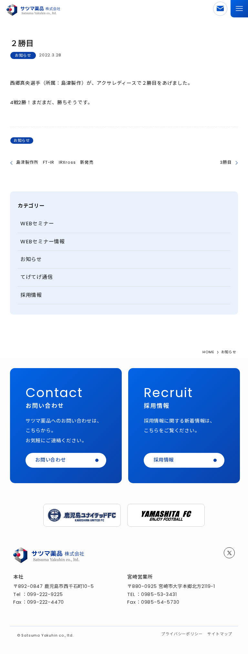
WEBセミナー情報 (42, 241)
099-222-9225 (45, 594)
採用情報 (31, 295)
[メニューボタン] (239, 8)
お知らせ (23, 55)
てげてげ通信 (36, 277)
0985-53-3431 (159, 594)
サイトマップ (219, 634)
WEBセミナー (37, 223)
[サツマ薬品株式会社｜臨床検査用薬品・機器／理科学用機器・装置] (33, 8)
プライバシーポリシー (181, 634)
